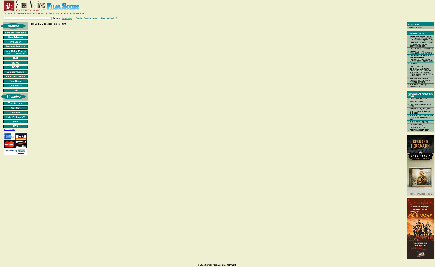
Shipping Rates (23, 13)
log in (79, 18)
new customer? (92, 18)
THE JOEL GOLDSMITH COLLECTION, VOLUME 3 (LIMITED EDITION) (420, 80)
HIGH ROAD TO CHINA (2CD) (421, 49)
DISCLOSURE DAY (417, 66)
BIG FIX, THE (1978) (417, 127)
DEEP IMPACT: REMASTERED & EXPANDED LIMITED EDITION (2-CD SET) (421, 44)
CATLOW (413, 64)
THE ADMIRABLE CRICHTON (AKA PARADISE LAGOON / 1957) (421, 117)
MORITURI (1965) (416, 101)
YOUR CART (413, 25)
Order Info (39, 13)
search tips (67, 18)
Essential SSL (9, 130)
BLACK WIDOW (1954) (418, 99)
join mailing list (109, 18)
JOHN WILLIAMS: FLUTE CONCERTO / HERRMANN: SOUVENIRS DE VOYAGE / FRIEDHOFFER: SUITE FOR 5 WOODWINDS (421, 72)
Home (9, 13)
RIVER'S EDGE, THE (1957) (420, 109)
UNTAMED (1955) (416, 125)
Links (65, 13)
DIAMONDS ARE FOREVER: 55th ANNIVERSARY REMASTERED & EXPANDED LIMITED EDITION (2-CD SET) (421, 58)
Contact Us (53, 13)
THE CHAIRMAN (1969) (419, 122)
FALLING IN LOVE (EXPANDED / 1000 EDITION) (421, 52)
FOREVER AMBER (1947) (419, 130)
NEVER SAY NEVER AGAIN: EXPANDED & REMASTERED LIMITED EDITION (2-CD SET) (421, 38)
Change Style (78, 13)
